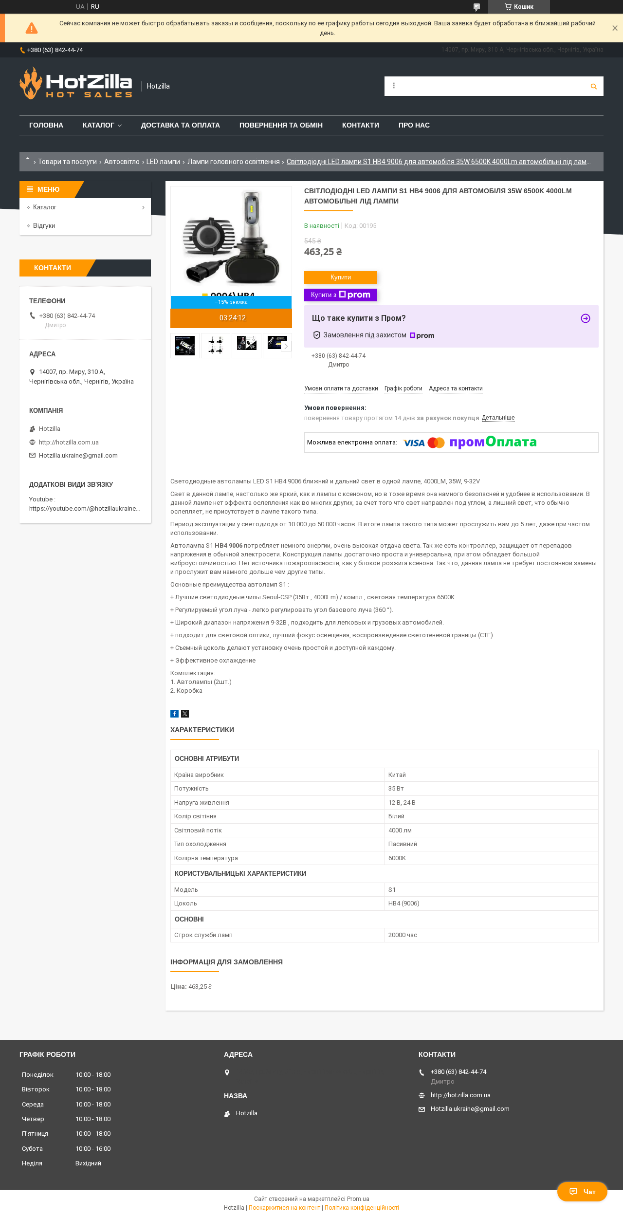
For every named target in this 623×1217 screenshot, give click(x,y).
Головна (46, 125)
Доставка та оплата (180, 125)
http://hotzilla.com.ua (69, 442)
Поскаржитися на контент (284, 1207)
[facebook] (174, 715)
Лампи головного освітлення (233, 162)
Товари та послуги (67, 162)
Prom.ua (358, 1199)
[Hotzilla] (75, 86)
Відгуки (44, 225)
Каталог (98, 125)
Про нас (414, 125)
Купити (340, 277)
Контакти (360, 125)
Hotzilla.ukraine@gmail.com (78, 455)
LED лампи (163, 162)
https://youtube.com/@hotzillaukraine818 (87, 508)
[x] (185, 715)
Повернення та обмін (281, 125)
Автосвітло (122, 162)
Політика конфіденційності (362, 1207)
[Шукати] (594, 86)
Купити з (323, 294)
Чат (590, 1192)
